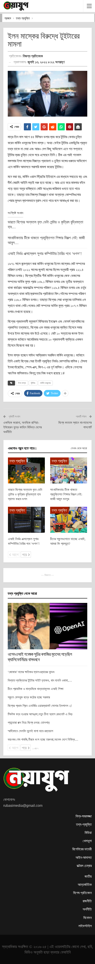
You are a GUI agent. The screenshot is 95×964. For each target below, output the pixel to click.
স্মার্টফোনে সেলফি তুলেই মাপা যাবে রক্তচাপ (30, 731)
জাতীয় (88, 876)
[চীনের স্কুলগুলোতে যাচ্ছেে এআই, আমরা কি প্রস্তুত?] (68, 520)
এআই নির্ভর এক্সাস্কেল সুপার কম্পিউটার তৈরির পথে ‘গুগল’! (45, 253)
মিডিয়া (88, 833)
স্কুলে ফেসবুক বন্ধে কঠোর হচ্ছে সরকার (29, 697)
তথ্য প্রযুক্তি (17, 461)
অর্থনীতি (87, 909)
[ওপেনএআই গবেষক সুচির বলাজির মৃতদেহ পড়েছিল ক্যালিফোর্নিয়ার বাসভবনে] (47, 626)
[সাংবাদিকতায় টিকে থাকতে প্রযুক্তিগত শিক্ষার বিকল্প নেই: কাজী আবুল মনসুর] (68, 470)
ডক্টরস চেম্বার (84, 866)
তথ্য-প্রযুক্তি (84, 824)
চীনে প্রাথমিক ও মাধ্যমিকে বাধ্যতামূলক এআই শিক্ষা (35, 689)
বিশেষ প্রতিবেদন (82, 893)
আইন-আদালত (84, 857)
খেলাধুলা (87, 841)
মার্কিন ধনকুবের (45, 383)
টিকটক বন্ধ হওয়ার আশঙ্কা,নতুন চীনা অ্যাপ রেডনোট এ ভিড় (40, 714)
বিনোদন (87, 918)
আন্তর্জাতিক (85, 884)
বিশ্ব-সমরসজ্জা (84, 816)
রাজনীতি (87, 901)
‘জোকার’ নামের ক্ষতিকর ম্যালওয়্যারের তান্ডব (31, 672)
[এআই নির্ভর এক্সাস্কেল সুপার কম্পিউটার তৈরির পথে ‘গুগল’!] (26, 520)
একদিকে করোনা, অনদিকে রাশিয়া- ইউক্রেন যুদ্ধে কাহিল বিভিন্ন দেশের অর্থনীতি (22, 427)
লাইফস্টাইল (85, 926)
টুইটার (33, 383)
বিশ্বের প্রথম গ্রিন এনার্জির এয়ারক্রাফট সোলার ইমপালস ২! (40, 706)
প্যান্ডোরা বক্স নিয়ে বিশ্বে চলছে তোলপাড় (29, 722)
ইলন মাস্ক (22, 383)
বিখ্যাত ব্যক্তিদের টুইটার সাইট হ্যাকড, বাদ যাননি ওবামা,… (40, 680)
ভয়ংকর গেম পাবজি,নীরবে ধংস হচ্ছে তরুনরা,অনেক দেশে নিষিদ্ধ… (43, 739)
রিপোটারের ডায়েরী (82, 849)
